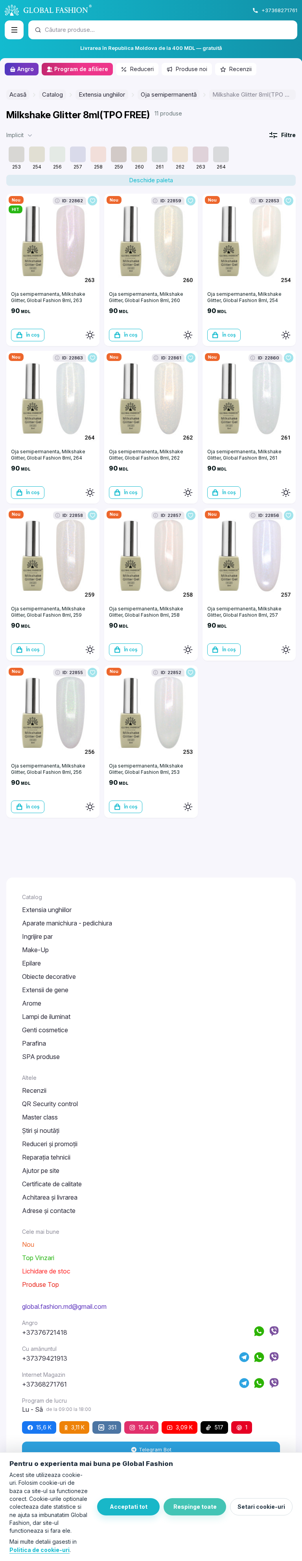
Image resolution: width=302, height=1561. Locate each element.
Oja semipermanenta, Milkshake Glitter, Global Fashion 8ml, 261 (244, 455)
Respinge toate (195, 1506)
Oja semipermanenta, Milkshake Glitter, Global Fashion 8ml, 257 (244, 612)
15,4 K (146, 1427)
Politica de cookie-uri (39, 1549)
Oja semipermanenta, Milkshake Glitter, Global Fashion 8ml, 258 (146, 612)
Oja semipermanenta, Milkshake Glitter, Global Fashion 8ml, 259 (48, 612)
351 (112, 1427)
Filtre (288, 135)
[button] (20, 135)
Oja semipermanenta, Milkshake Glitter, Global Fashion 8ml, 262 (146, 455)
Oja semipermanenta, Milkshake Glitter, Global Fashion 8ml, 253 (146, 769)
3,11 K (78, 1427)
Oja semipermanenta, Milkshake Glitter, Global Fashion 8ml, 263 (48, 297)
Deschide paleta (151, 180)
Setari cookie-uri (261, 1506)
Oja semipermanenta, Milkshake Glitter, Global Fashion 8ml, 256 (48, 769)
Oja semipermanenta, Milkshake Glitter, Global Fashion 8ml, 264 (48, 455)
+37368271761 (279, 10)
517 (219, 1427)
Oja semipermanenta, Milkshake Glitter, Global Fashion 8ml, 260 (146, 297)
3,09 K (184, 1427)
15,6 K (44, 1427)
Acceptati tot (128, 1506)
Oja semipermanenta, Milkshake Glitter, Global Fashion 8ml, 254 (244, 297)
